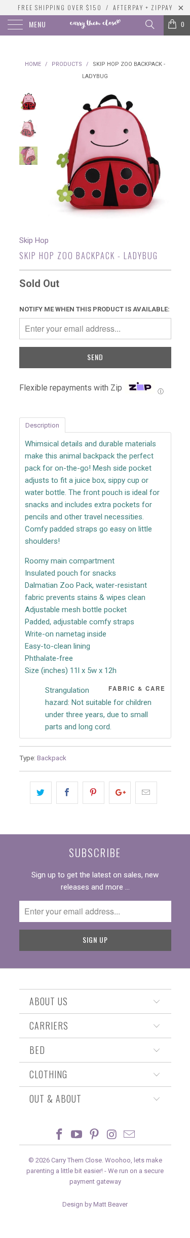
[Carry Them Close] (95, 25)
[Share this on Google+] (120, 793)
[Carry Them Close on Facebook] (59, 1135)
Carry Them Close (76, 1160)
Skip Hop (34, 240)
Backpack (51, 758)
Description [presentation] (42, 425)
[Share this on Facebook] (67, 793)
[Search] (149, 24)
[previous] (55, 156)
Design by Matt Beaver (95, 1204)
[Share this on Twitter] (41, 793)
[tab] (42, 424)
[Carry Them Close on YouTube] (77, 1135)
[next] (161, 156)
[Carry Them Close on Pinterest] (94, 1135)
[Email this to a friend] (146, 793)
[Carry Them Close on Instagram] (112, 1135)
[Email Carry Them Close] (129, 1135)
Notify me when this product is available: (94, 309)
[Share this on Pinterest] (93, 793)
